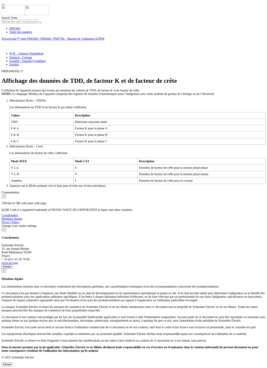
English (14, 64)
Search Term (9, 17)
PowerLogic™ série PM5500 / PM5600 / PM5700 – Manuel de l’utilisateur (49, 38)
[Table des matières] (3, 43)
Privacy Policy (11, 222)
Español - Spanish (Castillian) (27, 61)
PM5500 (14, 28)
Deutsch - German (20, 57)
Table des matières (20, 32)
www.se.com (10, 262)
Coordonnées (10, 215)
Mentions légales (12, 218)
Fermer (7, 266)
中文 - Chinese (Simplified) (26, 53)
